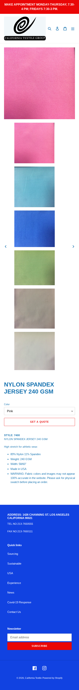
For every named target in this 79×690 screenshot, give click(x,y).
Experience (14, 582)
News (10, 592)
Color (7, 404)
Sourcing (12, 553)
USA (10, 573)
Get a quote (39, 421)
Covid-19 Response (19, 602)
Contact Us (14, 611)
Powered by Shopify (52, 678)
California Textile (33, 678)
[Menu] (73, 28)
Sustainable (14, 563)
